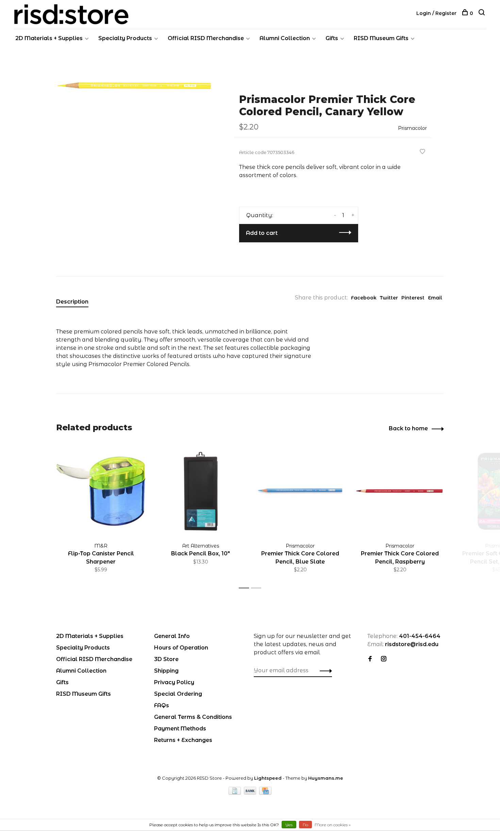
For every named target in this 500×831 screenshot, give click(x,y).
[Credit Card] (265, 793)
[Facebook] (370, 659)
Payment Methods (180, 728)
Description (72, 301)
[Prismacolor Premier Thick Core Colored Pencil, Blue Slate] (300, 491)
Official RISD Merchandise (206, 38)
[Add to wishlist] (422, 152)
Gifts (332, 38)
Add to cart (262, 233)
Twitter (389, 298)
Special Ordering (178, 694)
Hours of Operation (181, 647)
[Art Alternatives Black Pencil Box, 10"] (200, 491)
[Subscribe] (324, 670)
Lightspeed (268, 778)
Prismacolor (412, 128)
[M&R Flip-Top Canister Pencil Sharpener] (101, 491)
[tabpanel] (134, 86)
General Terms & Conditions (193, 717)
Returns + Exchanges (183, 740)
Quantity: (259, 215)
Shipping (166, 671)
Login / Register (436, 13)
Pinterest (412, 298)
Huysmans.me (325, 778)
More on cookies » (333, 824)
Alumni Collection (285, 38)
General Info (172, 636)
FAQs (161, 705)
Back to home (408, 428)
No (305, 824)
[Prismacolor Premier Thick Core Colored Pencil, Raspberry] (400, 491)
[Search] (482, 13)
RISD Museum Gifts (381, 38)
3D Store (166, 659)
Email (435, 298)
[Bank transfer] (251, 793)
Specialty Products (125, 38)
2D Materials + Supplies (49, 38)
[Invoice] (235, 793)
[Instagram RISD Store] (383, 659)
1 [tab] (245, 588)
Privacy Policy (174, 682)
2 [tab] (258, 588)
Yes (289, 824)
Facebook (364, 298)
